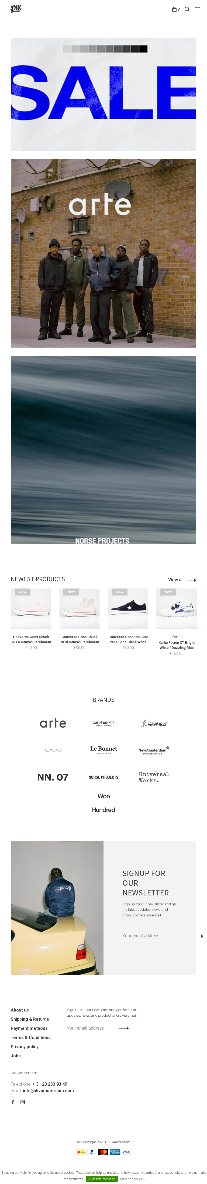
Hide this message (102, 1179)
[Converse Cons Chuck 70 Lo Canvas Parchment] (31, 608)
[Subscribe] (197, 936)
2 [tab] (110, 670)
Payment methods (29, 1028)
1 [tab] (100, 670)
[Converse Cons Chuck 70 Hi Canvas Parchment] (79, 608)
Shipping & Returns (30, 1019)
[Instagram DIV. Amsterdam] (22, 1102)
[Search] (188, 10)
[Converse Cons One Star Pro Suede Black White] (128, 608)
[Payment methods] (81, 1153)
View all (176, 579)
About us (20, 1010)
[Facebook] (13, 1102)
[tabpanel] (31, 627)
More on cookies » (132, 1179)
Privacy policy (25, 1046)
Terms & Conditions (31, 1037)
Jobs (16, 1055)
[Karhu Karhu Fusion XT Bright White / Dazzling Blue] (176, 608)
